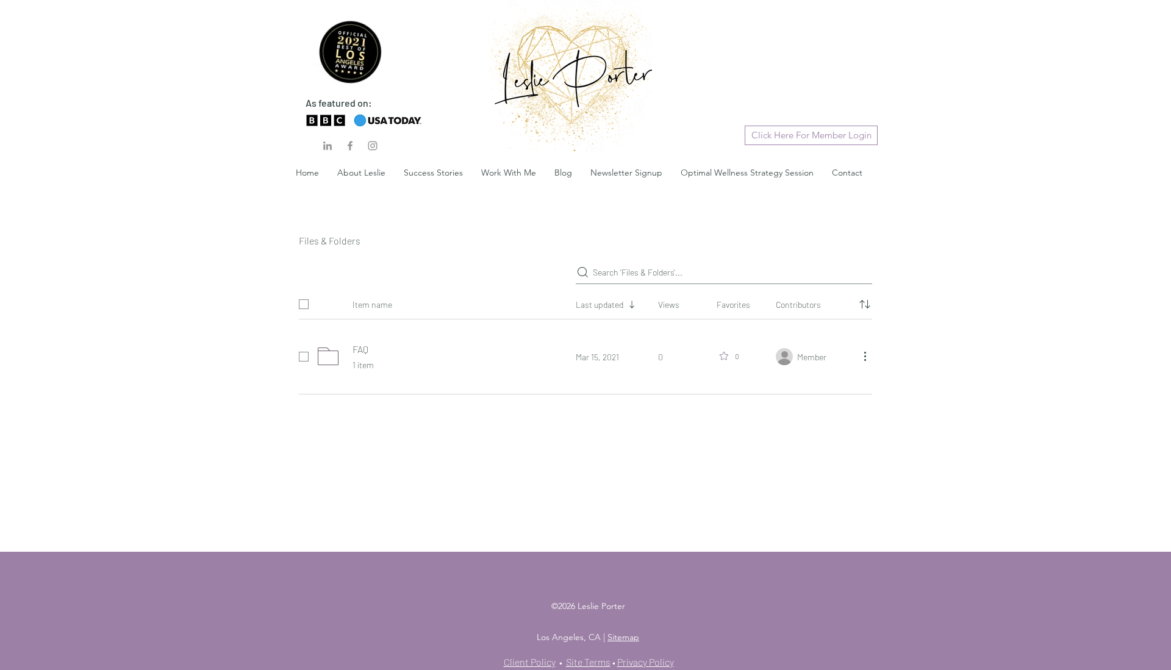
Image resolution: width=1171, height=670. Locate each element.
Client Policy (530, 662)
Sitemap (623, 637)
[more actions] (865, 356)
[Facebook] (350, 146)
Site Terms (588, 662)
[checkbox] (304, 304)
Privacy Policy (645, 662)
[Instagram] (373, 146)
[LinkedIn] (327, 146)
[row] (585, 302)
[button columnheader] (865, 304)
